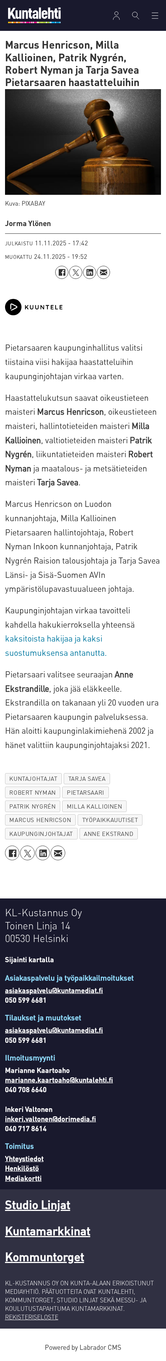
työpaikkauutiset (110, 820)
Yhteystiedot (24, 1158)
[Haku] (135, 15)
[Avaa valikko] (116, 15)
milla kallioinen (94, 806)
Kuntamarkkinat (47, 1230)
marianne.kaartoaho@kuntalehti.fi (59, 1079)
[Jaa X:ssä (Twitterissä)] (75, 272)
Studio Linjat (37, 1204)
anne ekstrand (108, 834)
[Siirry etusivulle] (34, 15)
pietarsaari (85, 792)
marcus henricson (40, 820)
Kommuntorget (44, 1256)
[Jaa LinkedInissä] (89, 272)
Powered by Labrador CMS (83, 1347)
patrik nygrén (32, 806)
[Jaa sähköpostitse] (103, 272)
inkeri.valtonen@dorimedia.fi (50, 1118)
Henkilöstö (22, 1167)
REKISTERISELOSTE (31, 1317)
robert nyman (32, 792)
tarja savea (87, 778)
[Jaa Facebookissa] (61, 272)
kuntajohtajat (33, 778)
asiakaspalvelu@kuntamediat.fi (54, 990)
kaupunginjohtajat (41, 834)
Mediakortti (23, 1178)
